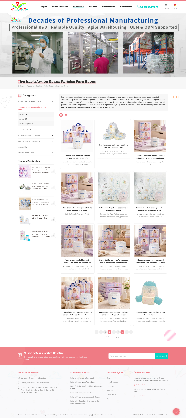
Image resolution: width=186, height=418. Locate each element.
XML (147, 414)
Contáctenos (108, 6)
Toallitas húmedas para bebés (29, 141)
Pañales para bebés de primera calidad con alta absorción (77, 157)
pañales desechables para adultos (82, 382)
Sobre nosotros (60, 6)
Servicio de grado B (26, 124)
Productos (78, 6)
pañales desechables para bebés (29, 101)
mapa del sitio (138, 414)
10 (127, 332)
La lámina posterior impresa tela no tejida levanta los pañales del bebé (150, 157)
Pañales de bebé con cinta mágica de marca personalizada (84, 402)
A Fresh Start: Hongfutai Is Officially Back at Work (149, 390)
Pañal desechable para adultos (29, 136)
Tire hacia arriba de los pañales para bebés (32, 108)
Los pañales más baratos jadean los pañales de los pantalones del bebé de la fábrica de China (77, 313)
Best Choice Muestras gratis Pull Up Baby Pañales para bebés (77, 209)
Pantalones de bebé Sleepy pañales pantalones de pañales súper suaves (113, 313)
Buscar (166, 9)
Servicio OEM (24, 115)
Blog (108, 398)
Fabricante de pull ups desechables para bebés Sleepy (113, 209)
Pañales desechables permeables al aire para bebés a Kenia (113, 146)
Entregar (160, 356)
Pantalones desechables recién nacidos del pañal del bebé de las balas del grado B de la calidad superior (77, 261)
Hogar (44, 6)
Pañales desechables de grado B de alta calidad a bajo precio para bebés (150, 209)
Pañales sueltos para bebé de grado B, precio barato (150, 313)
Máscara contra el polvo (26, 153)
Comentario (126, 6)
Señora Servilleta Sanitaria (27, 130)
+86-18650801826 (148, 7)
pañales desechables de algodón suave (85, 397)
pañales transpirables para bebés (82, 378)
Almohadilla (22, 147)
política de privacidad (159, 414)
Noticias (93, 6)
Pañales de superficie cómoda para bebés (39, 216)
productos (110, 386)
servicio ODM (23, 119)
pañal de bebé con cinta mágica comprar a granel (86, 387)
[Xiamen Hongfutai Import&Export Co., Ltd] (19, 6)
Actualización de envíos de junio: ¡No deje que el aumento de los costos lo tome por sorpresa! (151, 379)
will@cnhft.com (41, 378)
